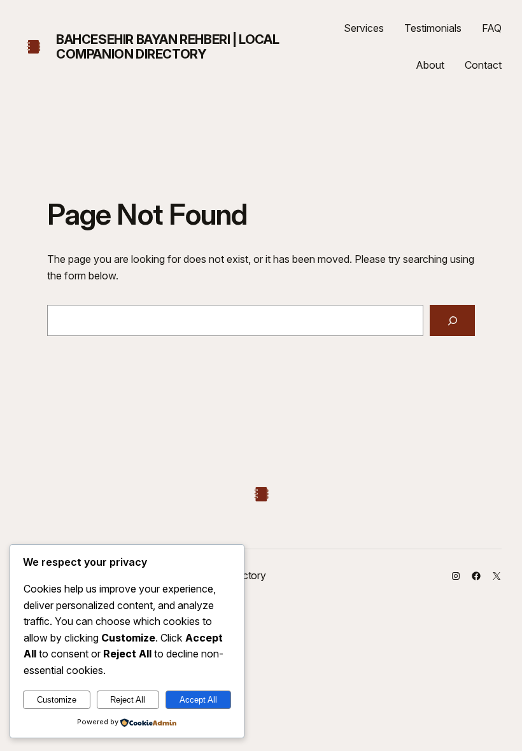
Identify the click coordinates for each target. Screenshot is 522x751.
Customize (56, 700)
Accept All (198, 700)
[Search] (452, 320)
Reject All (127, 700)
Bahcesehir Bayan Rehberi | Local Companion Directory (167, 47)
